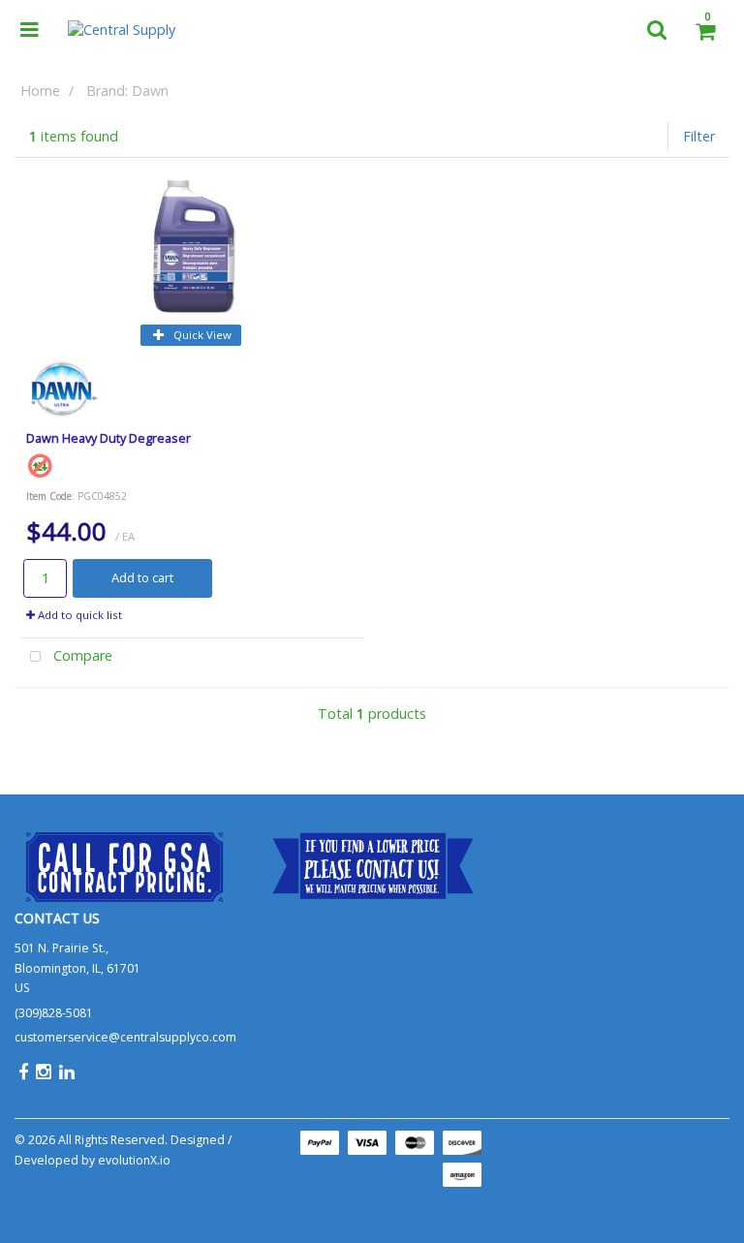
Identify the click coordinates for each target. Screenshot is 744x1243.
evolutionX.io (134, 1160)
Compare (80, 655)
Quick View (201, 334)
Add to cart (142, 577)
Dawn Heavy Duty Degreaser (108, 438)
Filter (699, 136)
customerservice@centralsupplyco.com (125, 1037)
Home (40, 90)
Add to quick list (78, 614)
